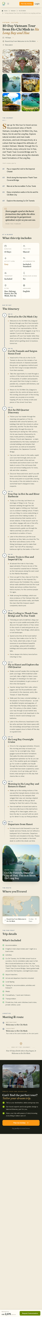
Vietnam (13, 11)
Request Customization (30, 1313)
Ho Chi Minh (22, 11)
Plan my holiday (19, 1123)
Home (6, 11)
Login (37, 3)
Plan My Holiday (26, 4)
